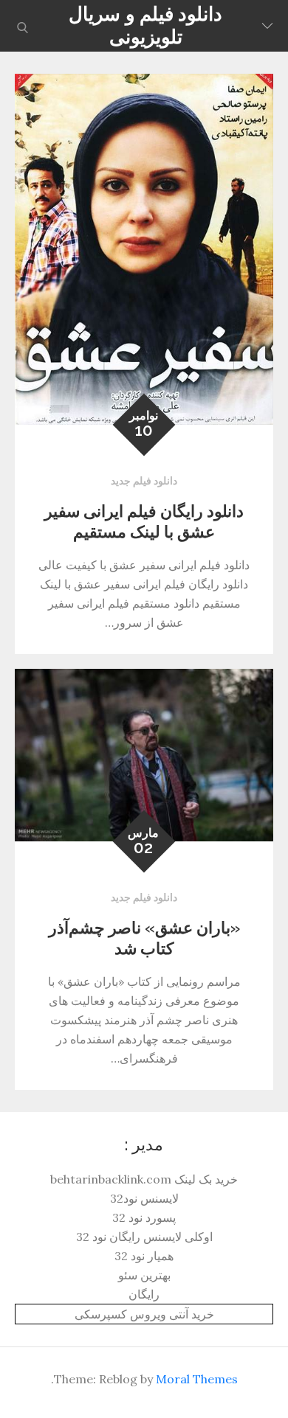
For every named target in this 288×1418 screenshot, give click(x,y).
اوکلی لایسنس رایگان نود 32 (144, 1236)
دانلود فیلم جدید (144, 481)
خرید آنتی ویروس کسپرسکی (144, 1314)
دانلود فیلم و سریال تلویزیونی (145, 25)
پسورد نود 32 (144, 1217)
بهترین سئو (144, 1275)
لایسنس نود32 (144, 1198)
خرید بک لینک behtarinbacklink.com (144, 1179)
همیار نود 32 (144, 1255)
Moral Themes (197, 1379)
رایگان (144, 1294)
